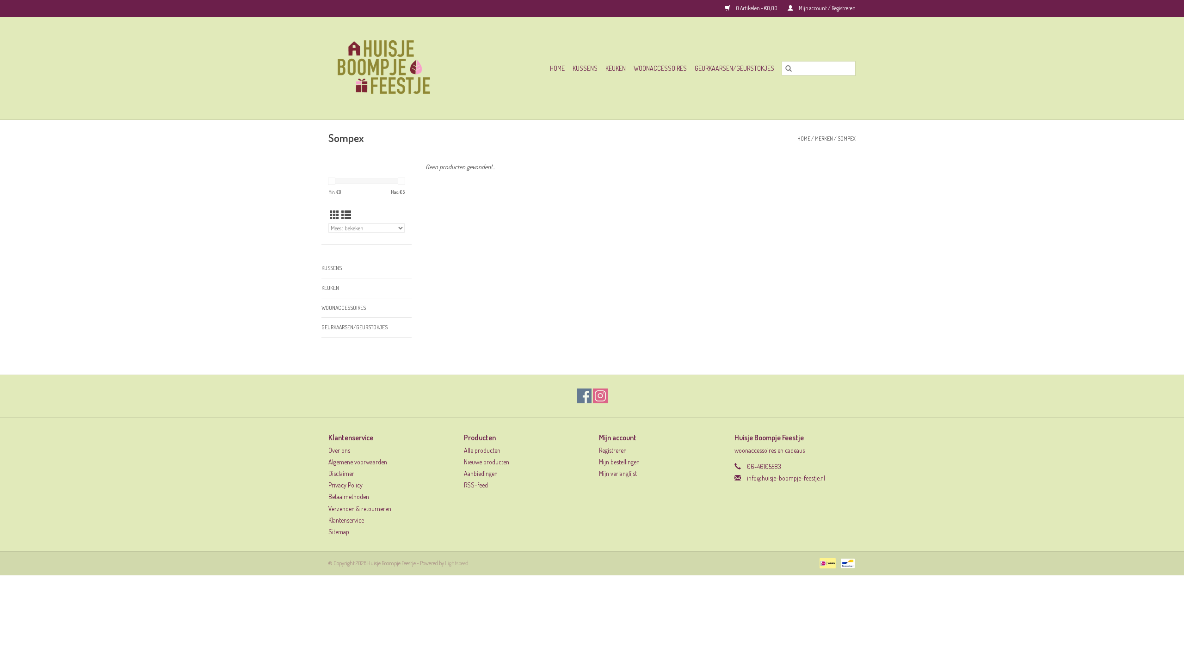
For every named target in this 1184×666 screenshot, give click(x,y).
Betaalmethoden (348, 496)
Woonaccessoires (660, 68)
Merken (824, 138)
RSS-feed (476, 485)
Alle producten (482, 450)
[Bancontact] (846, 562)
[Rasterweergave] (334, 215)
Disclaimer (341, 473)
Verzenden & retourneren (359, 508)
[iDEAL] (826, 562)
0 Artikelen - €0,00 (756, 8)
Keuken (615, 68)
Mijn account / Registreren (827, 8)
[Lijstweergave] (346, 215)
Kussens (585, 68)
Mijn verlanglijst (618, 473)
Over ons (339, 450)
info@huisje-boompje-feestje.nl (786, 478)
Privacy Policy (345, 485)
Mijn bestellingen (619, 462)
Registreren (613, 450)
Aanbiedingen (481, 473)
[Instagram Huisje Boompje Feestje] (600, 395)
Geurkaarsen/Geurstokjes (734, 68)
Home (557, 68)
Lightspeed (457, 563)
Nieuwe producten (486, 462)
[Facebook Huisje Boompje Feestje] (584, 395)
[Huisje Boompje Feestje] (399, 68)
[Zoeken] (789, 68)
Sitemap (338, 532)
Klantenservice (346, 520)
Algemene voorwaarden (357, 462)
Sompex (847, 138)
